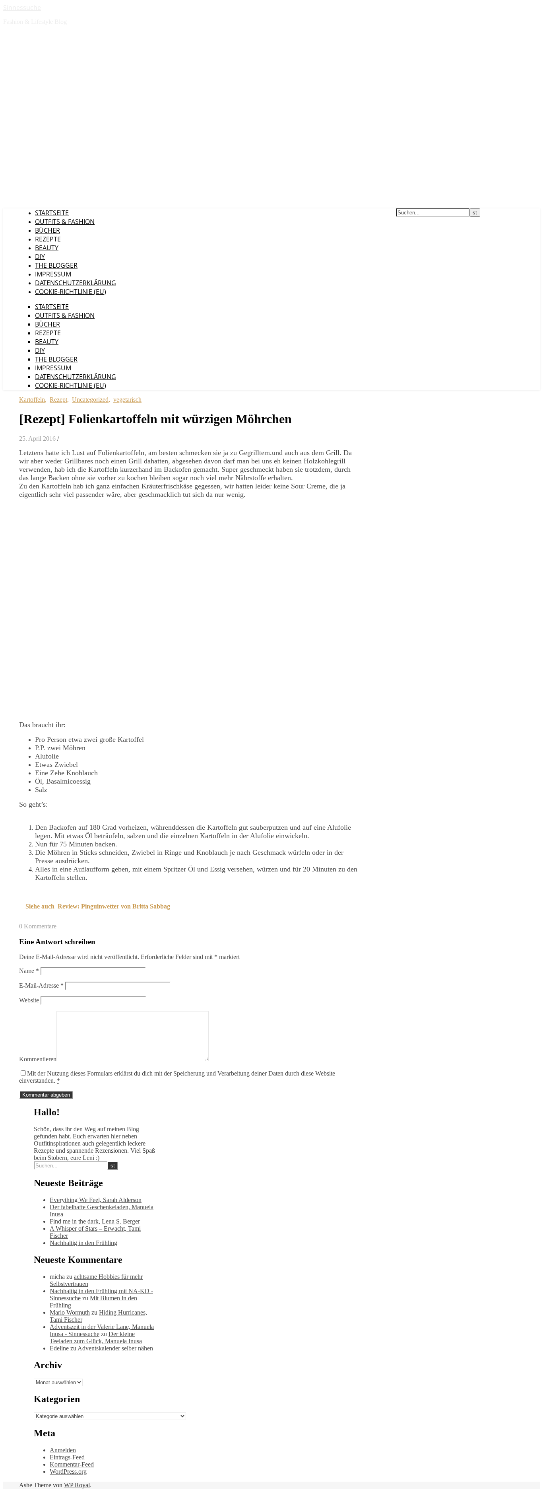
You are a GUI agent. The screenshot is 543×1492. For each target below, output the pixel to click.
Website (29, 1000)
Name (29, 970)
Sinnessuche (22, 7)
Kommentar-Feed (72, 1464)
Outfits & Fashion (65, 221)
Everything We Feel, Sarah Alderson (96, 1199)
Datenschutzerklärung (75, 282)
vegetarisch (127, 399)
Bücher (47, 230)
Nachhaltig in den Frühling (83, 1242)
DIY (40, 256)
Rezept (58, 399)
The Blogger (56, 265)
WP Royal (77, 1485)
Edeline (59, 1348)
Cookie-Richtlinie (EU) (70, 291)
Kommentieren (37, 1059)
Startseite (52, 212)
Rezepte (48, 239)
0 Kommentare (37, 926)
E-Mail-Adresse (41, 985)
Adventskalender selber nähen (115, 1348)
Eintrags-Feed (67, 1457)
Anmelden (63, 1450)
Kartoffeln (32, 399)
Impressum (53, 274)
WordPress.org (68, 1471)
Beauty (46, 247)
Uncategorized (90, 399)
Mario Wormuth (70, 1312)
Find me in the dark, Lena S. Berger (95, 1221)
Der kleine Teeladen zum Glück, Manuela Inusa (96, 1337)
